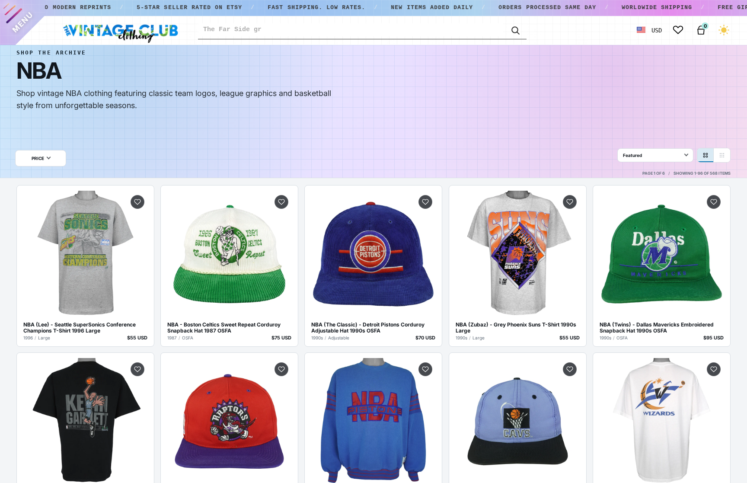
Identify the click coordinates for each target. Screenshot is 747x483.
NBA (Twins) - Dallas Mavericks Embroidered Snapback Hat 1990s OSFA (657, 328)
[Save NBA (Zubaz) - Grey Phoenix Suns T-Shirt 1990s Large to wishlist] (570, 202)
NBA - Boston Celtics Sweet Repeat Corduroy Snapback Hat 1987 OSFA (224, 328)
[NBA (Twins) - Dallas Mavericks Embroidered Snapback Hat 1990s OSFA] (661, 254)
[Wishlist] (678, 30)
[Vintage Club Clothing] (120, 30)
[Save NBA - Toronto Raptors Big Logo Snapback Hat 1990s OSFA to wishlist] (281, 369)
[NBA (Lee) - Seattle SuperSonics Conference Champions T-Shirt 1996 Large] (85, 254)
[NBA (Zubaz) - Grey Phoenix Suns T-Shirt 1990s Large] (517, 254)
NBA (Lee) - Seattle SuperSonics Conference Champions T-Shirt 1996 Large (79, 328)
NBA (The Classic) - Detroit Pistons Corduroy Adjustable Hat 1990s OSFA (368, 328)
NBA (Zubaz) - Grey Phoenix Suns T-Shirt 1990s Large (516, 328)
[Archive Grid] (705, 155)
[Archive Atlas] (722, 155)
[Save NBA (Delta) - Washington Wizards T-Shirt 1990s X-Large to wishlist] (714, 369)
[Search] (515, 30)
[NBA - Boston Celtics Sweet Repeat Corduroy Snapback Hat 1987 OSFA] (229, 254)
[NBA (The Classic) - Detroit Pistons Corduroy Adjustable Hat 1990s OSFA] (373, 254)
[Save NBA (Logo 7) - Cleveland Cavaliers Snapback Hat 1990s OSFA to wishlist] (570, 369)
